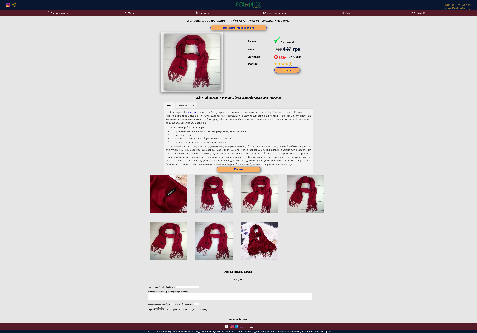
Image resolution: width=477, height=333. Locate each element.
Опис (169, 105)
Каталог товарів (60, 13)
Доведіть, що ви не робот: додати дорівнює (171, 304)
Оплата (132, 13)
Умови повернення (276, 13)
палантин (191, 112)
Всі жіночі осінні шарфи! (238, 27)
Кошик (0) (421, 12)
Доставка (204, 13)
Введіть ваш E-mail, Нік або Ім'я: (162, 287)
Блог (348, 13)
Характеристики (186, 105)
